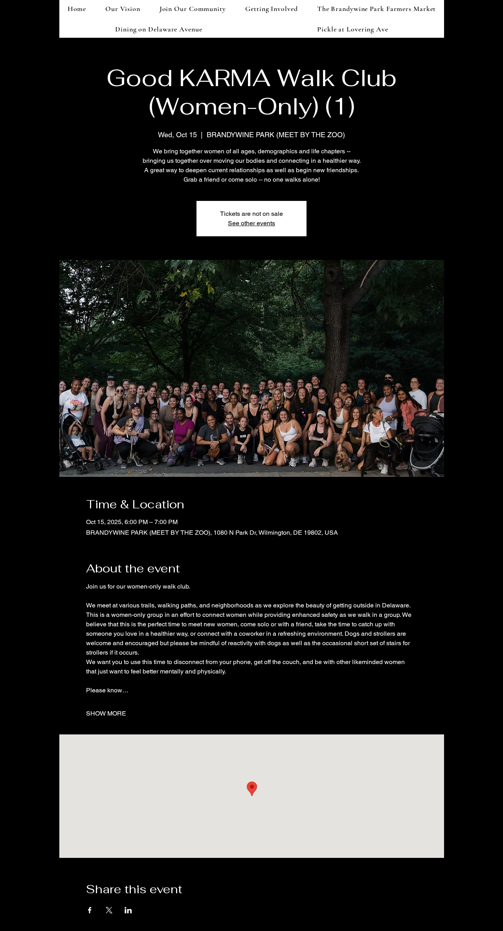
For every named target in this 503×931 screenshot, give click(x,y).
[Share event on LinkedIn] (128, 910)
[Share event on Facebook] (90, 910)
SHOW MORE (106, 713)
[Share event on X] (109, 910)
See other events (251, 223)
